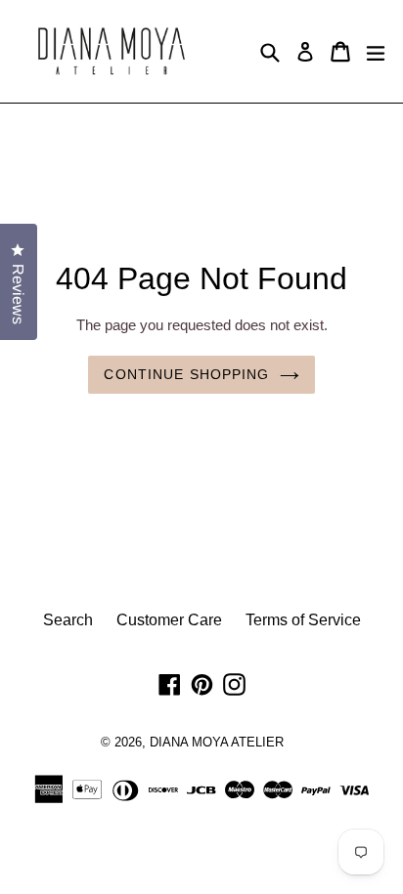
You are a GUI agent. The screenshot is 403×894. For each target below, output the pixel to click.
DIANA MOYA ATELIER (217, 742)
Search (68, 620)
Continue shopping (186, 374)
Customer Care (169, 620)
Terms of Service (303, 620)
